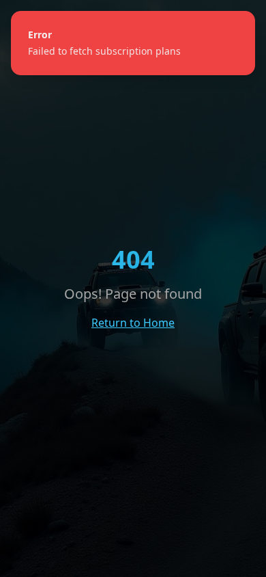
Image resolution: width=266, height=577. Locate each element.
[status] (133, 43)
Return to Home (133, 322)
